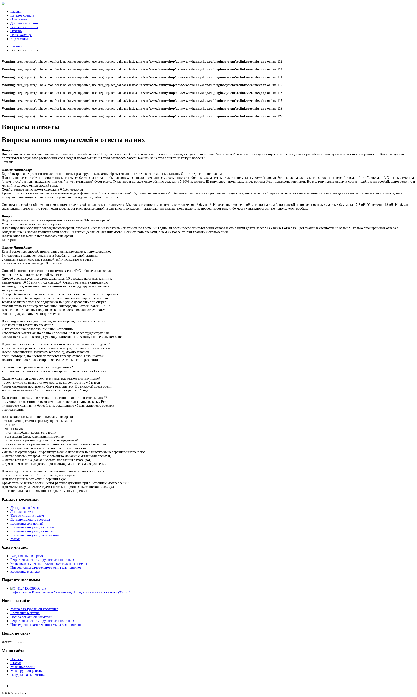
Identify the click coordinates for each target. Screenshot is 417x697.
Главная (16, 11)
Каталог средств (22, 15)
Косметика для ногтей (26, 523)
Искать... (8, 642)
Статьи (15, 663)
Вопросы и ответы (24, 27)
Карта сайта (19, 39)
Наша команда (21, 35)
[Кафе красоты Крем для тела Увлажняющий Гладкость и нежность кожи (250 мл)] (28, 588)
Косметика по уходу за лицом (32, 527)
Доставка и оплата (24, 23)
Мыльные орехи (22, 667)
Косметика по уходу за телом (31, 531)
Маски (15, 539)
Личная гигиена (22, 511)
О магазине (18, 19)
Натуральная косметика (27, 675)
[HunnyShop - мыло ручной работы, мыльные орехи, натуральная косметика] (3, 4)
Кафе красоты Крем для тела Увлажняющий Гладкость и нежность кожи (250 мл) (70, 592)
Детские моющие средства (30, 519)
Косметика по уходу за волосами (34, 535)
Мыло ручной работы (26, 671)
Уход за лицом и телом (27, 515)
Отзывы (16, 31)
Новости (16, 659)
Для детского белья (24, 508)
